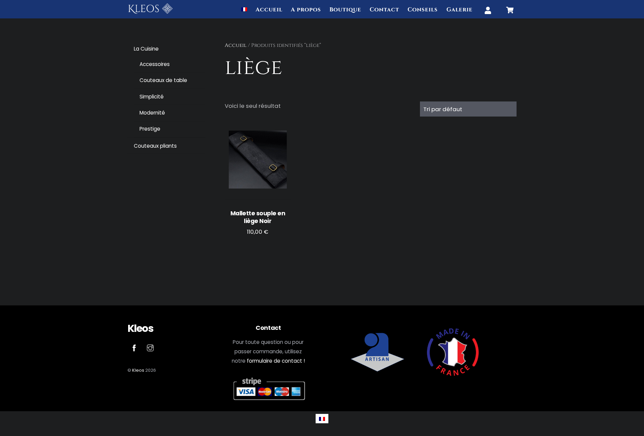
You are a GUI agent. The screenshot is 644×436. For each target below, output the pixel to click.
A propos (306, 9)
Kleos (138, 370)
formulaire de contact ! (276, 360)
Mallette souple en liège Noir (257, 217)
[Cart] (510, 10)
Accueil (269, 9)
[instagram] (150, 347)
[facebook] (134, 347)
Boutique (345, 9)
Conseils (423, 9)
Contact (384, 9)
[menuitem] (244, 10)
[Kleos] (150, 11)
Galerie (459, 9)
